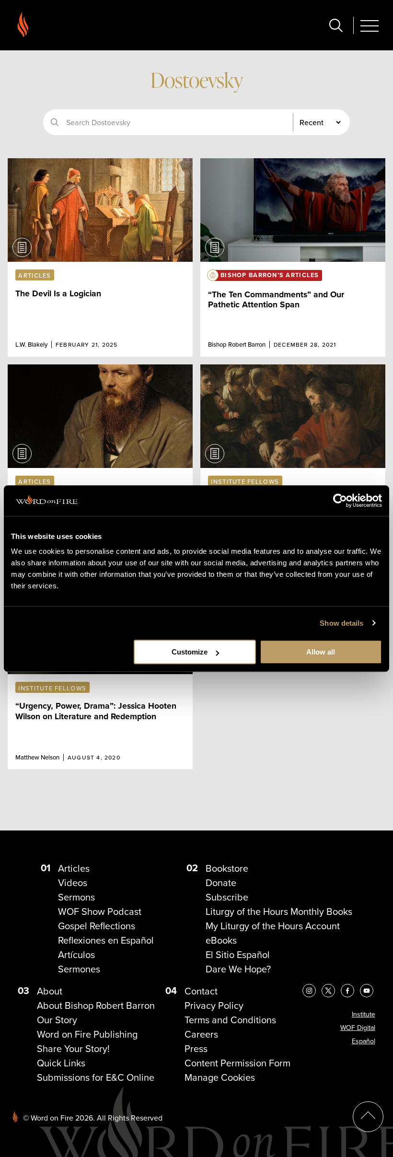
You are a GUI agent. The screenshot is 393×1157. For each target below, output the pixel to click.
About (49, 991)
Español (363, 1041)
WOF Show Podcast (99, 911)
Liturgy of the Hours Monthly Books (279, 911)
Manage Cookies (220, 1077)
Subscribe (227, 897)
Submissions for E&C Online (95, 1077)
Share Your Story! (73, 1048)
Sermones (79, 969)
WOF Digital (357, 1027)
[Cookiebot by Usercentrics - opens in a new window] (340, 500)
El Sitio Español (238, 954)
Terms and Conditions (230, 1020)
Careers (201, 1034)
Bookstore (227, 868)
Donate (221, 882)
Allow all (320, 652)
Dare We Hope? (238, 969)
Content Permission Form (237, 1063)
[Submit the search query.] (54, 122)
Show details (341, 623)
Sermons (76, 897)
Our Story (57, 1020)
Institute (363, 1014)
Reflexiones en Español (106, 940)
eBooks (221, 940)
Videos (72, 882)
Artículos (76, 954)
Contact (201, 991)
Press (196, 1048)
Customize (190, 652)
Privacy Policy (214, 1005)
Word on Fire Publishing (87, 1034)
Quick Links (61, 1063)
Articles (74, 868)
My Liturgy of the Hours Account (273, 926)
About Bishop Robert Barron (96, 1005)
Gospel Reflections (96, 926)
